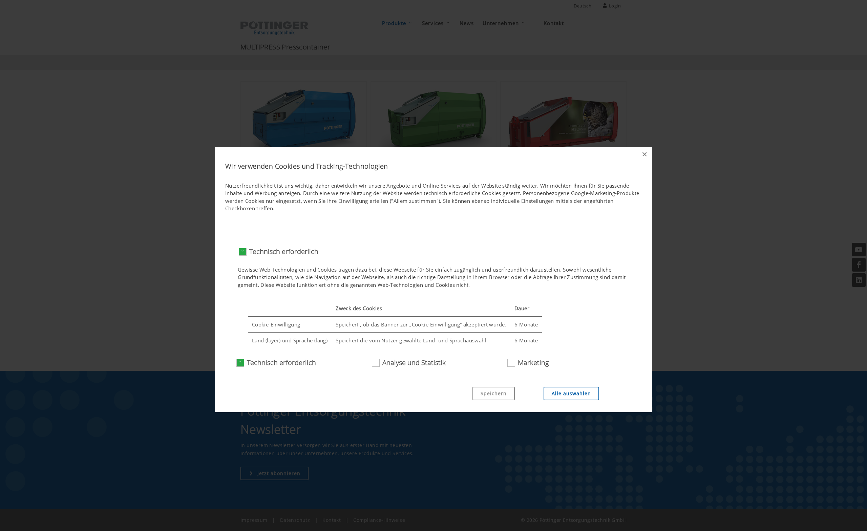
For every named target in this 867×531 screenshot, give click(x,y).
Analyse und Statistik (414, 362)
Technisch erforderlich (283, 251)
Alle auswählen (571, 393)
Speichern (494, 393)
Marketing (533, 362)
